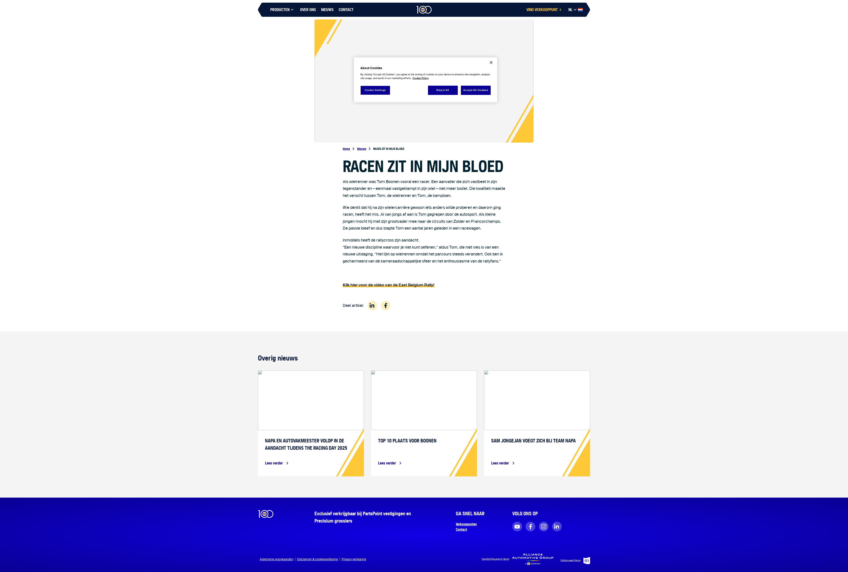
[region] (425, 79)
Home (346, 149)
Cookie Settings (375, 90)
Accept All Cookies (475, 90)
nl (570, 9)
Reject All (442, 90)
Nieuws (361, 149)
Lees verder (274, 463)
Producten (280, 9)
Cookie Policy (421, 78)
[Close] (491, 62)
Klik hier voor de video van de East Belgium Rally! (388, 285)
